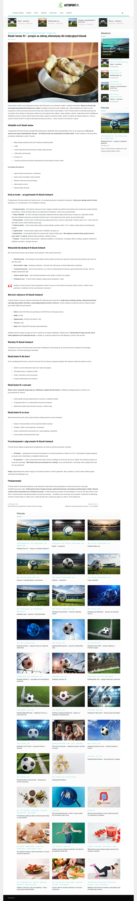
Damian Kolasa (21, 23)
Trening (72, 743)
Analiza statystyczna (21, 710)
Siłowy (68, 743)
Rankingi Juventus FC (59, 679)
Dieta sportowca (20, 846)
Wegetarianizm (43, 882)
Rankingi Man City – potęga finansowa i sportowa (104, 679)
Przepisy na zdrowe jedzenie (38, 33)
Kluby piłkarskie (34, 676)
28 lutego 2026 (115, 66)
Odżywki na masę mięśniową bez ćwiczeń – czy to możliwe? (81, 506)
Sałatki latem (36, 882)
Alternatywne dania (13, 33)
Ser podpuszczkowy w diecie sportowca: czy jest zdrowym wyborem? (33, 852)
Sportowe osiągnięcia (71, 777)
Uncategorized (55, 810)
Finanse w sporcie (92, 676)
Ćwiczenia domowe (92, 882)
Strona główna (18, 13)
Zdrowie (44, 13)
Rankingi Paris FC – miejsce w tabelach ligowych (33, 548)
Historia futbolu (91, 756)
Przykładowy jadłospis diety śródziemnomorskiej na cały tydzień (33, 817)
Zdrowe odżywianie (31, 812)
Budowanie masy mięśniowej (58, 743)
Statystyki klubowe (38, 609)
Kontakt (69, 13)
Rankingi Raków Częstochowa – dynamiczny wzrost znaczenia (31, 781)
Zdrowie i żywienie (21, 848)
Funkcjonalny (91, 884)
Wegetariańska (20, 884)
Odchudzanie (26, 33)
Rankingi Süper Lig (23, 21)
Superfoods (90, 846)
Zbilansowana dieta (21, 812)
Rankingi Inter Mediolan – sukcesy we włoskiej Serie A (103, 613)
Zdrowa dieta (55, 884)
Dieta (20, 33)
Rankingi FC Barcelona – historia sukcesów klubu (104, 713)
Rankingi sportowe (108, 43)
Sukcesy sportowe (21, 611)
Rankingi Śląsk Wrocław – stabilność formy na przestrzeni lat (32, 714)
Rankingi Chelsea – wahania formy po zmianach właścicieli (32, 647)
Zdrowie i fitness (103, 884)
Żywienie (39, 848)
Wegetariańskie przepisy (30, 884)
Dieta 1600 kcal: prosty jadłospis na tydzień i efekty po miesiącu (25, 506)
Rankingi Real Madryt (59, 780)
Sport (36, 13)
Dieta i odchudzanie (25, 810)
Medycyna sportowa (29, 846)
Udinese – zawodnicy (84, 21)
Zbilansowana (43, 810)
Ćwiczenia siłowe (102, 882)
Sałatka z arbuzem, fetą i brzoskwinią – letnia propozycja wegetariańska (32, 888)
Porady (28, 13)
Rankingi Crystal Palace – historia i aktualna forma (66, 613)
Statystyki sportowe (108, 46)
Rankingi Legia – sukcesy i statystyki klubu (31, 614)
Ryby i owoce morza (60, 882)
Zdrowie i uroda (39, 846)
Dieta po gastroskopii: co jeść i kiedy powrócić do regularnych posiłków (103, 814)
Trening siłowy (79, 743)
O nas (61, 13)
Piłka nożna (112, 62)
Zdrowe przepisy (51, 33)
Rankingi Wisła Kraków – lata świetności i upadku (104, 759)
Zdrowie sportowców (31, 848)
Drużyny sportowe (114, 59)
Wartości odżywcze (70, 882)
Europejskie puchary (21, 676)
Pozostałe (53, 13)
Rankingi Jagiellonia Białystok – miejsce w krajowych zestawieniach (66, 714)
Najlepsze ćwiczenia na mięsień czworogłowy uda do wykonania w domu (104, 888)
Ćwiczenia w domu (111, 882)
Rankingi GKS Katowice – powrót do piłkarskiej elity (67, 647)
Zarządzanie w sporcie (29, 643)
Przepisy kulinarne (35, 810)
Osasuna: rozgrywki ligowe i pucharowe (30, 580)
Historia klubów (55, 676)
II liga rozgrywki (113, 21)
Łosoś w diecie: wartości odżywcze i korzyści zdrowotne (67, 888)
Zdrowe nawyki (97, 846)
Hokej (120, 40)
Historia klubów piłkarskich (110, 40)
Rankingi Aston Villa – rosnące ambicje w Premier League (101, 647)
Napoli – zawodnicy (116, 64)
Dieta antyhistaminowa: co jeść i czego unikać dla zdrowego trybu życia (67, 814)
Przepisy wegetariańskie (26, 882)
